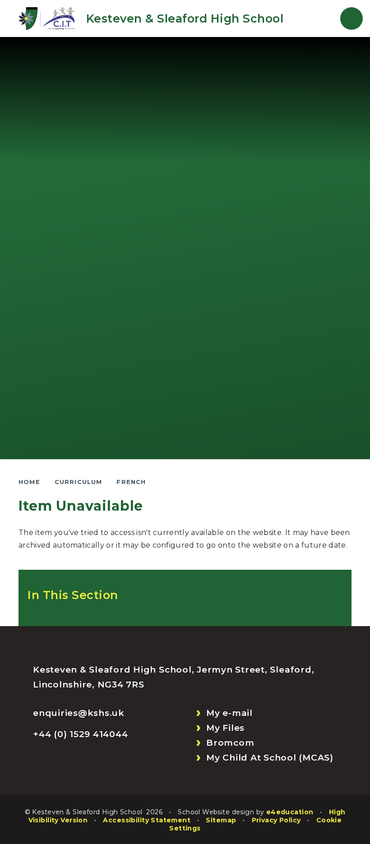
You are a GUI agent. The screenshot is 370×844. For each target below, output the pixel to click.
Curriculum (78, 481)
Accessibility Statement (146, 820)
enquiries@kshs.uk (79, 713)
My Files (225, 728)
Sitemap (221, 820)
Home (29, 481)
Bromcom (230, 743)
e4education (290, 812)
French (131, 481)
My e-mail (229, 713)
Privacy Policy (276, 820)
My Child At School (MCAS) (269, 757)
